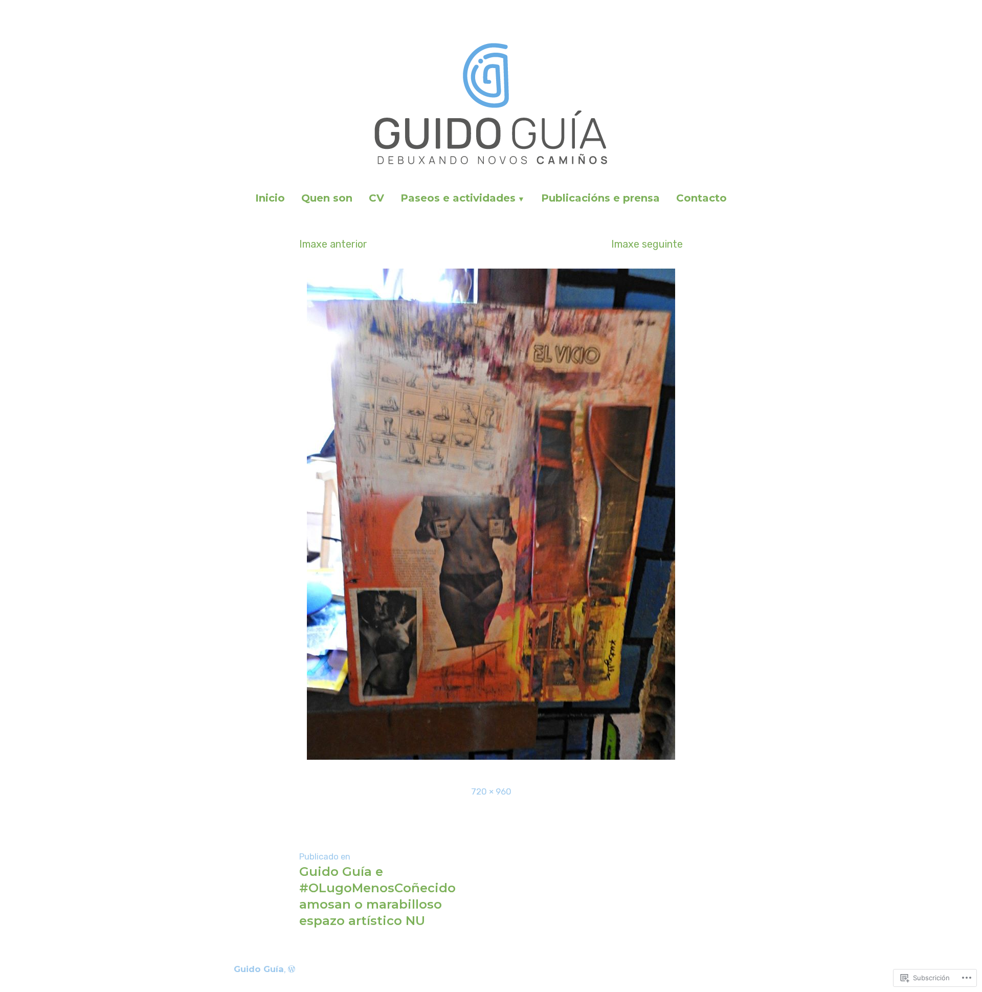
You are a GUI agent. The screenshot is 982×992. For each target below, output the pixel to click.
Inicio (270, 198)
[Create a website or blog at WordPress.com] (291, 969)
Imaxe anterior (333, 244)
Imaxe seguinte (647, 244)
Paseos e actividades (458, 198)
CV (376, 198)
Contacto (701, 198)
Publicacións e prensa (600, 198)
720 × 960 (491, 791)
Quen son (326, 198)
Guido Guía (259, 969)
